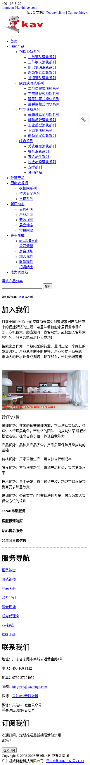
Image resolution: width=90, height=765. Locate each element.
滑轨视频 (9, 579)
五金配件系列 (38, 157)
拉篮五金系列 (29, 193)
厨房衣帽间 (19, 183)
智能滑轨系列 (29, 109)
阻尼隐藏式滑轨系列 (43, 99)
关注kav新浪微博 (25, 696)
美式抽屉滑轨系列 (42, 146)
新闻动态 (17, 204)
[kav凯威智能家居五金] (24, 33)
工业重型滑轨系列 (42, 125)
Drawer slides (55, 12)
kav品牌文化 (28, 241)
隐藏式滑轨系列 (31, 83)
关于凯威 (17, 235)
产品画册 (9, 588)
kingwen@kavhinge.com (19, 7)
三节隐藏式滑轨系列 (43, 94)
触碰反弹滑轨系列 (42, 120)
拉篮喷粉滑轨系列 (42, 162)
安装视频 (26, 220)
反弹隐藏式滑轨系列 (43, 104)
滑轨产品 (17, 46)
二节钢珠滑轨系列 (42, 57)
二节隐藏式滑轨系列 (43, 88)
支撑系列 (35, 167)
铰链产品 (17, 178)
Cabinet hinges (78, 12)
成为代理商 (19, 272)
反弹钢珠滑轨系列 (42, 73)
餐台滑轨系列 (38, 151)
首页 (13, 41)
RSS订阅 (8, 634)
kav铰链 (8, 625)
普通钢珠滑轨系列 (42, 78)
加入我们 (26, 256)
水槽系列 (26, 199)
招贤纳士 (26, 267)
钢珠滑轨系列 (29, 52)
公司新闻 (26, 209)
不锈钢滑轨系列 (40, 130)
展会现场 (26, 251)
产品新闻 (26, 214)
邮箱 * (6, 740)
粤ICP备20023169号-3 (62, 761)
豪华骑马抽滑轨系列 (43, 115)
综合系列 (26, 141)
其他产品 (35, 172)
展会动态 (26, 225)
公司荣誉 (26, 246)
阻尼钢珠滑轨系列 (42, 67)
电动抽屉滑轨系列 (42, 136)
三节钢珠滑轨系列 (42, 62)
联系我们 (26, 262)
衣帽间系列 (28, 188)
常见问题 (26, 230)
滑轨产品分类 (12, 281)
